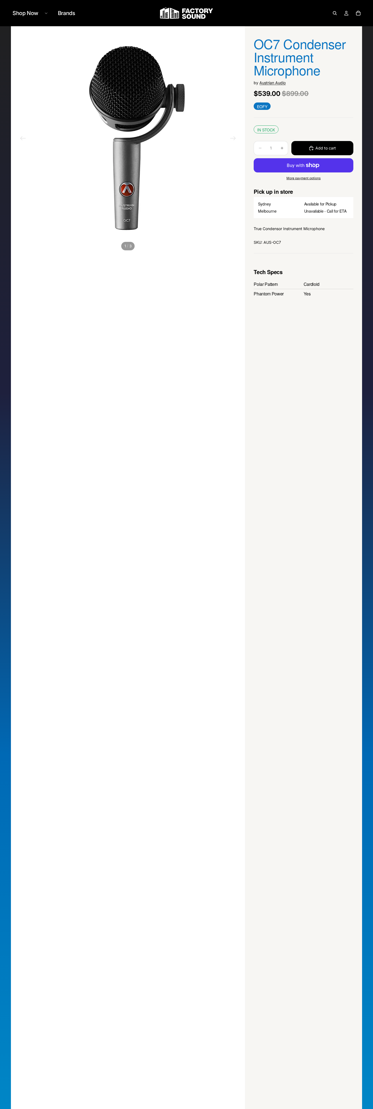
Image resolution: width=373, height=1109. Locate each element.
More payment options (303, 178)
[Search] (335, 13)
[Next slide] (233, 139)
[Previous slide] (23, 139)
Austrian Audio (272, 82)
